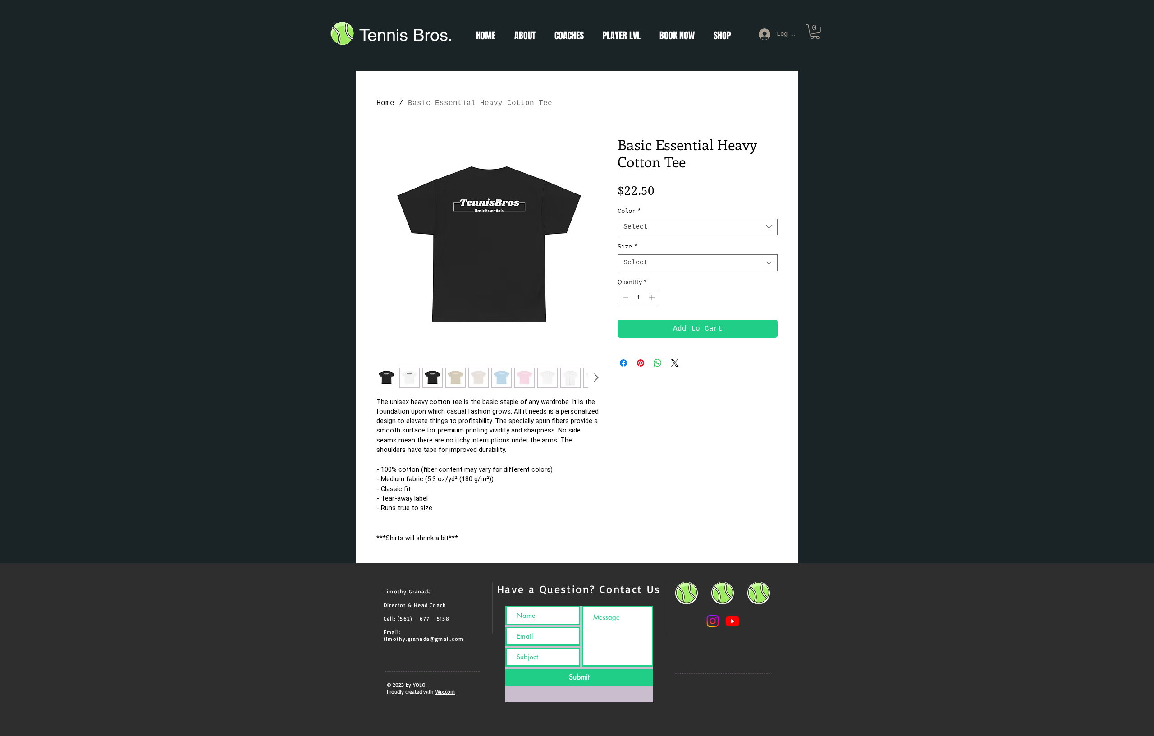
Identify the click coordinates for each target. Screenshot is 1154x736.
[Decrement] (624, 297)
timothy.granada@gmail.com (423, 638)
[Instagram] (713, 621)
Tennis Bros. (407, 35)
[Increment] (652, 297)
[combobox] (698, 227)
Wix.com (445, 691)
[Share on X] (674, 363)
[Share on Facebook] (623, 363)
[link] (815, 31)
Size (627, 246)
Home (385, 103)
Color (629, 211)
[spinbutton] (638, 297)
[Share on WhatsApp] (657, 363)
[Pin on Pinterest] (640, 363)
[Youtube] (732, 621)
